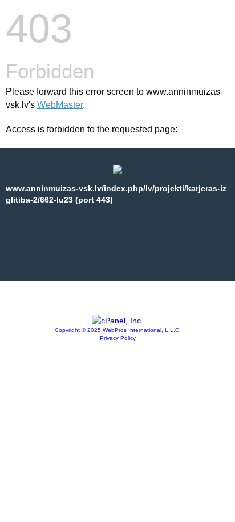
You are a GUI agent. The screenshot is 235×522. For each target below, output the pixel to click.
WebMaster (60, 105)
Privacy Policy (118, 338)
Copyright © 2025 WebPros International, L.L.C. (118, 330)
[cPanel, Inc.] (117, 320)
